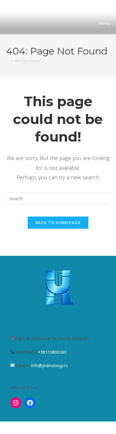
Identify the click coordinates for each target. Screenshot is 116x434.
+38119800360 (52, 352)
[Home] (7, 60)
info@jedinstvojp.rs (49, 365)
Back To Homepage (58, 222)
